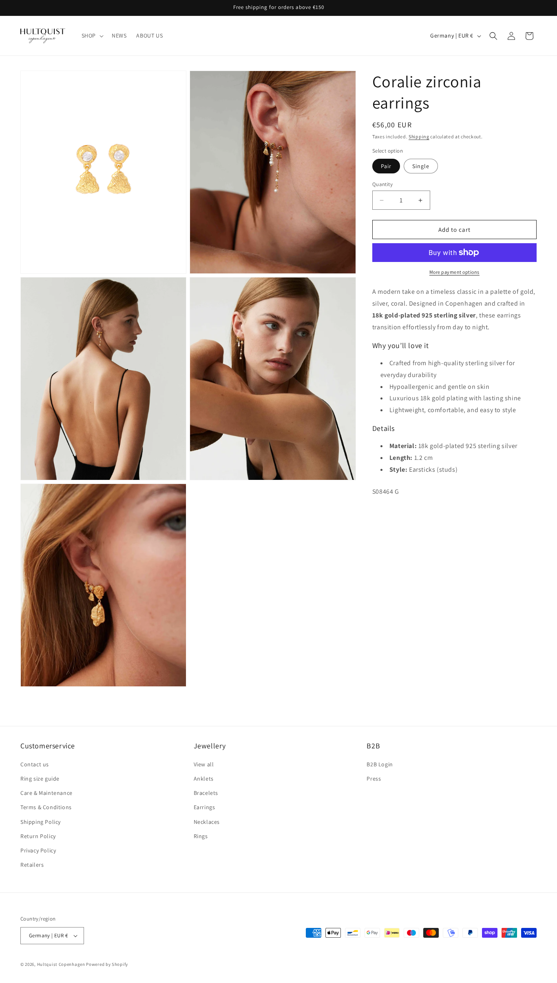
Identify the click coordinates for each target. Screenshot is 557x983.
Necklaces (207, 821)
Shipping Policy (40, 821)
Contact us (34, 764)
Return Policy (38, 836)
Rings (201, 836)
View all (204, 764)
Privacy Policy (38, 850)
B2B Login (380, 764)
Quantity (382, 184)
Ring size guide (40, 778)
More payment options (454, 272)
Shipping (419, 136)
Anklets (204, 778)
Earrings (204, 807)
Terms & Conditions (46, 807)
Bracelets (206, 793)
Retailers (32, 864)
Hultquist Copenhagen (61, 964)
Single (420, 166)
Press (374, 778)
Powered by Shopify (107, 964)
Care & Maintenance (46, 793)
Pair (386, 166)
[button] (92, 35)
